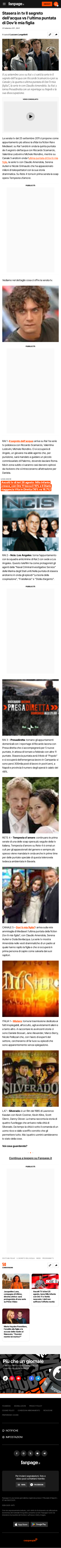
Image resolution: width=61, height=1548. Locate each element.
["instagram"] (11, 1378)
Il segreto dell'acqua (21, 441)
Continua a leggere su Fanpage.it (30, 1158)
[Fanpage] (30, 1463)
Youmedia (6, 1406)
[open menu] (3, 4)
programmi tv (48, 1258)
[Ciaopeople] (30, 1540)
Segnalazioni (20, 1406)
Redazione (47, 1410)
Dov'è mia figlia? (25, 927)
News (38, 1258)
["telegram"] (38, 1378)
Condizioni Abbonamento (29, 1410)
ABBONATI (47, 4)
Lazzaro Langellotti (19, 34)
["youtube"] (18, 1378)
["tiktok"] (5, 1378)
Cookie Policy (8, 1410)
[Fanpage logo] (16, 4)
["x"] (25, 1378)
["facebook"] (31, 1378)
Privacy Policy (35, 1406)
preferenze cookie (10, 1415)
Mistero (17, 1021)
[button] (56, 34)
